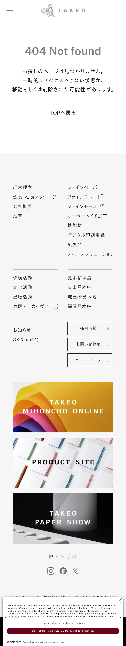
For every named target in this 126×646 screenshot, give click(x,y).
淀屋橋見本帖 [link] (82, 297)
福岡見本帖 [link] (80, 306)
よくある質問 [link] (26, 339)
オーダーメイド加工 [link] (88, 216)
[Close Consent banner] (120, 599)
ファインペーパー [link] (85, 187)
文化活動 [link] (22, 287)
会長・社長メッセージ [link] (35, 197)
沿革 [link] (18, 216)
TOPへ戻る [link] (63, 113)
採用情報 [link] (88, 328)
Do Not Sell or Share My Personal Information (63, 631)
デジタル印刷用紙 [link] (86, 235)
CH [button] (75, 557)
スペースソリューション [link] (91, 254)
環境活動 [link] (22, 278)
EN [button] (62, 557)
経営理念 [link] (22, 187)
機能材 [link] (75, 225)
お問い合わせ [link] (88, 344)
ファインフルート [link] (86, 197)
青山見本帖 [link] (80, 287)
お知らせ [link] (22, 330)
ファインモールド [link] (86, 206)
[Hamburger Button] (9, 10)
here (16, 616)
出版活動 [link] (22, 297)
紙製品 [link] (75, 244)
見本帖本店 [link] (80, 278)
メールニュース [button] (88, 360)
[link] (63, 10)
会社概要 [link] (22, 206)
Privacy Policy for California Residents (63, 623)
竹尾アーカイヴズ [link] (31, 306)
